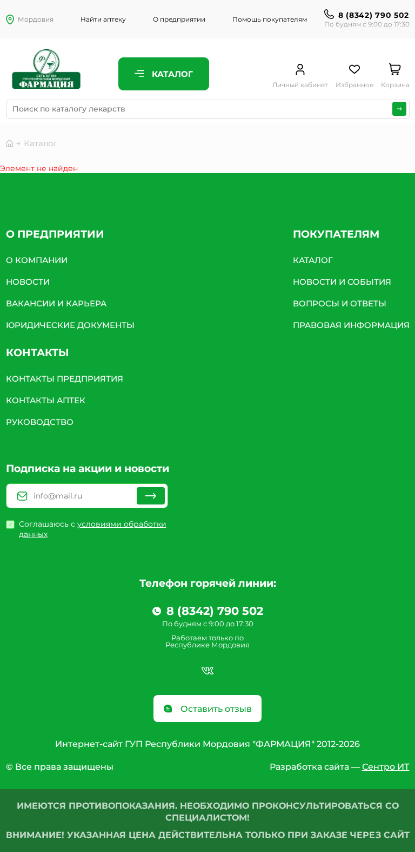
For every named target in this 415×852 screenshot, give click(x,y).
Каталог (171, 74)
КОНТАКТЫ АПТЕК (45, 400)
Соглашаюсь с (92, 529)
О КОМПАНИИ (37, 260)
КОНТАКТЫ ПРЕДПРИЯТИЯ (64, 378)
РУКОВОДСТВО (39, 422)
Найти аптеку (103, 19)
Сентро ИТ (386, 767)
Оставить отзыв (215, 709)
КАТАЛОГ (313, 260)
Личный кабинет (300, 85)
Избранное (354, 85)
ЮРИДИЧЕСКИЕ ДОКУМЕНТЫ (70, 325)
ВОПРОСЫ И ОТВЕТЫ (339, 303)
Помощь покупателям (269, 19)
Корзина (395, 85)
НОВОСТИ (28, 282)
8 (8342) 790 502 (373, 15)
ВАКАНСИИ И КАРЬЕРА (56, 303)
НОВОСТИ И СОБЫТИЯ (342, 282)
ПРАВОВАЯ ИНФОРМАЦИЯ (351, 325)
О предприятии (179, 19)
